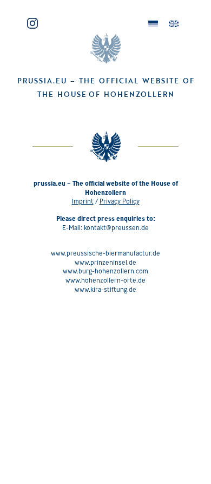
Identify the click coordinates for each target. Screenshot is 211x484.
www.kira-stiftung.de (105, 289)
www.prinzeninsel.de (105, 262)
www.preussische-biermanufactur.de (105, 253)
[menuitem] (153, 24)
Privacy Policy (120, 201)
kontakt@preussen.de (116, 228)
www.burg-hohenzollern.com (105, 271)
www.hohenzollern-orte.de (105, 280)
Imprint (83, 201)
